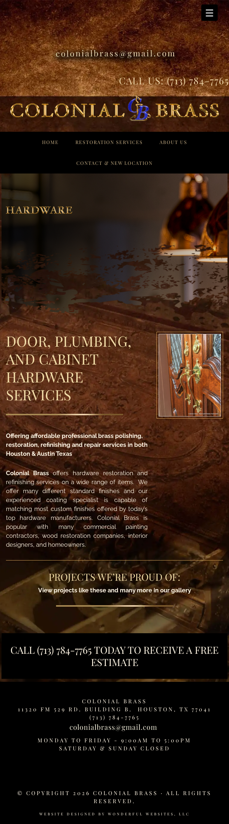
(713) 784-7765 (198, 80)
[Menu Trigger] (209, 12)
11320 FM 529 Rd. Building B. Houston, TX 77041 (114, 709)
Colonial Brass (114, 701)
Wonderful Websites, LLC (149, 813)
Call (23, 649)
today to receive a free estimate (155, 655)
